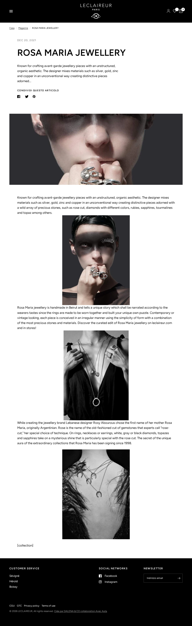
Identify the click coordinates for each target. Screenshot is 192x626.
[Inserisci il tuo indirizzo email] (179, 578)
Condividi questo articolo (38, 90)
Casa (11, 28)
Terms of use (48, 605)
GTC (19, 605)
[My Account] (168, 11)
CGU (12, 605)
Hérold (13, 581)
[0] (180, 11)
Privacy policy (31, 605)
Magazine (23, 28)
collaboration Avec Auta (93, 611)
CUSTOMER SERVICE (24, 568)
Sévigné (14, 576)
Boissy (13, 586)
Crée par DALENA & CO (67, 611)
